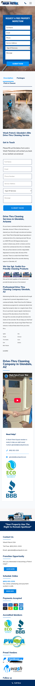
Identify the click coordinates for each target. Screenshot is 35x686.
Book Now (10, 591)
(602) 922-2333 (14, 450)
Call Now (17, 683)
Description (8, 78)
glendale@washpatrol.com (17, 457)
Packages (21, 78)
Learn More (10, 569)
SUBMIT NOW (17, 208)
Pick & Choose (9, 83)
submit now (17, 64)
